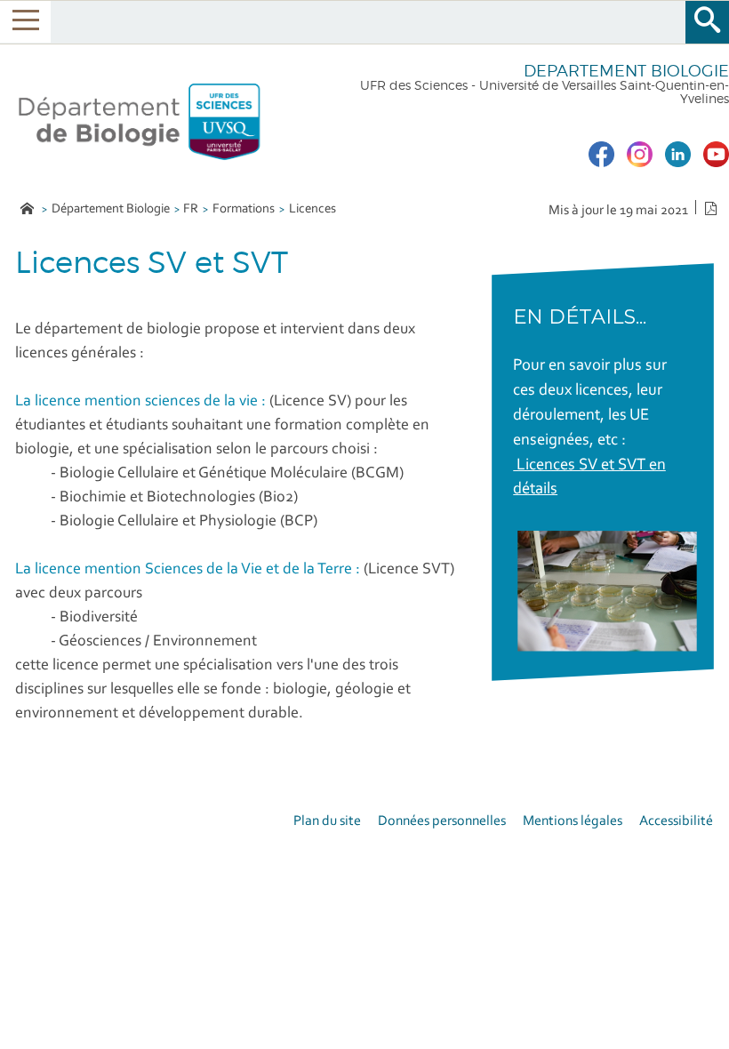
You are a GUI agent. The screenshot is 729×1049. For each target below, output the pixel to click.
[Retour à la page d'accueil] (139, 117)
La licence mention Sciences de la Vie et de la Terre (183, 570)
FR (190, 209)
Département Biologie (111, 209)
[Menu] (25, 22)
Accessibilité (676, 821)
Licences (312, 209)
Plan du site (327, 821)
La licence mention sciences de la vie (138, 402)
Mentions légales (572, 821)
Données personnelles (442, 821)
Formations (243, 209)
